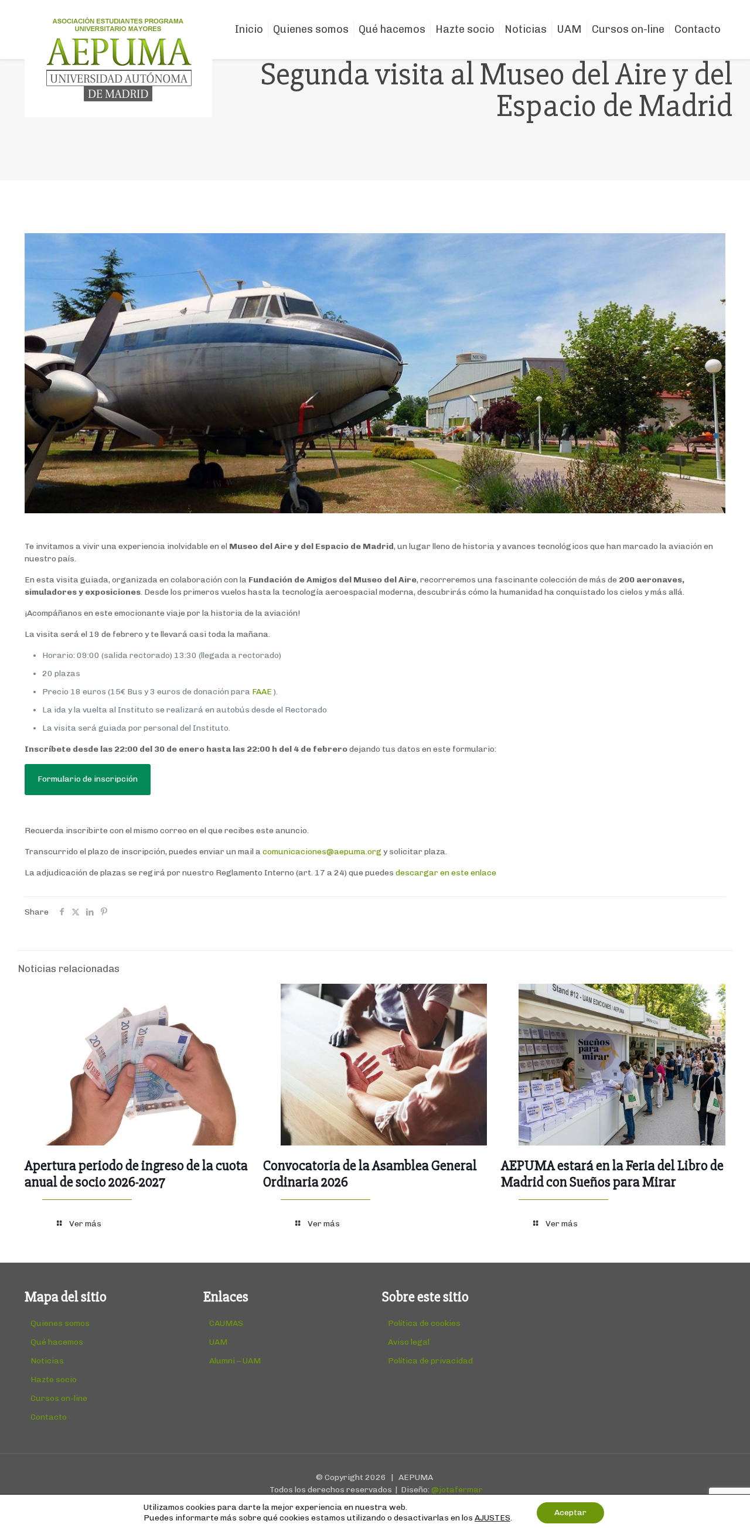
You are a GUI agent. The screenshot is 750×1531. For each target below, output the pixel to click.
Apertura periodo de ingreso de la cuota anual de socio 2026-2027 (136, 1174)
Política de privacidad (430, 1361)
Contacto (48, 1417)
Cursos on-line (58, 1398)
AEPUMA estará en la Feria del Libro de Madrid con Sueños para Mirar (612, 1174)
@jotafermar (457, 1490)
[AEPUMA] (118, 58)
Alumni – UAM (235, 1361)
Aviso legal (408, 1342)
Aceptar (570, 1513)
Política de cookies (424, 1323)
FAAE (262, 692)
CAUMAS (226, 1323)
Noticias (47, 1361)
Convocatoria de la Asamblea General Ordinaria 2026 (370, 1174)
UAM (218, 1342)
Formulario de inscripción (88, 779)
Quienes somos (60, 1323)
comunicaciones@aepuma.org (321, 852)
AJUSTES (492, 1518)
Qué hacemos (56, 1342)
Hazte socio (53, 1380)
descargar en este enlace (446, 873)
